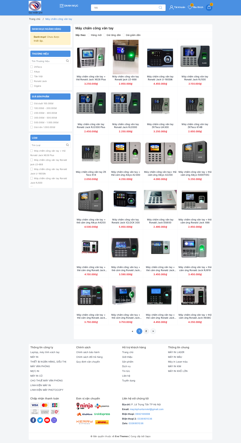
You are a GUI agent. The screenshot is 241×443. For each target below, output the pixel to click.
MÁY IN (34, 356)
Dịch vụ (126, 366)
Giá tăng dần (114, 35)
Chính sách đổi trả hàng (89, 356)
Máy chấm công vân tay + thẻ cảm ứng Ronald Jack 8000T (125, 269)
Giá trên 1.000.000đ (44, 127)
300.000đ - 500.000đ (45, 117)
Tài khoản (179, 7)
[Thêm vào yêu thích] (83, 57)
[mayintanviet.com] (43, 6)
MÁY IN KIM (174, 366)
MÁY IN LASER (176, 352)
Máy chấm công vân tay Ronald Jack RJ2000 (125, 125)
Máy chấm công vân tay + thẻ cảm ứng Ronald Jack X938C (195, 316)
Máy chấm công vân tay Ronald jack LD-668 (48, 162)
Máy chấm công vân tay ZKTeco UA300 (160, 125)
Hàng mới (96, 35)
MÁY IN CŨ (36, 375)
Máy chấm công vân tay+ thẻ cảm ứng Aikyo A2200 (160, 173)
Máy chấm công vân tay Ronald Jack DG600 (160, 221)
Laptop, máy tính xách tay (45, 352)
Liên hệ (126, 375)
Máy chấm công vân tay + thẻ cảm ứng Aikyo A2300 (125, 173)
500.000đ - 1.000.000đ (46, 122)
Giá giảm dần (133, 35)
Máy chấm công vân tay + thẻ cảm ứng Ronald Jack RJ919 (195, 268)
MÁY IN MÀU (175, 356)
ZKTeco (37, 67)
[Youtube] (47, 420)
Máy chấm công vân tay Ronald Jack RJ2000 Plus (91, 125)
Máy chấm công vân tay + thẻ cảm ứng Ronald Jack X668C (125, 316)
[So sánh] (106, 57)
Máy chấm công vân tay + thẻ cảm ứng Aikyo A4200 (91, 221)
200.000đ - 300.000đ (45, 113)
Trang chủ (127, 352)
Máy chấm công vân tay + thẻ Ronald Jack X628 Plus (48, 153)
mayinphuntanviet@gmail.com (147, 409)
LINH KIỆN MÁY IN (40, 385)
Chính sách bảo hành (88, 352)
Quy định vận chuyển (88, 361)
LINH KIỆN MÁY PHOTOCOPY (46, 389)
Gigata (37, 86)
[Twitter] (40, 420)
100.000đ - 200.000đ (45, 108)
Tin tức (126, 371)
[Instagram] (54, 420)
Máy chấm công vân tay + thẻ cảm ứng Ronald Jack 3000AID (160, 316)
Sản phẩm (127, 361)
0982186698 (142, 414)
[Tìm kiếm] (160, 7)
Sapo (148, 436)
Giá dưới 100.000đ (43, 103)
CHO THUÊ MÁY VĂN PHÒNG (46, 380)
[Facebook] (33, 420)
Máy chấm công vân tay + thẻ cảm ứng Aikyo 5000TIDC (195, 173)
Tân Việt (38, 76)
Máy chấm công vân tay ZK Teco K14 (91, 173)
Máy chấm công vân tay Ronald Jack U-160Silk (48, 171)
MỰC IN (34, 371)
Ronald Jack (40, 81)
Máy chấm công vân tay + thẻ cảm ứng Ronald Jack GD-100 (160, 269)
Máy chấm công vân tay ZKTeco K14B (195, 125)
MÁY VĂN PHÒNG (40, 366)
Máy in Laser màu (178, 361)
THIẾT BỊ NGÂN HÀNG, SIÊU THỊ (48, 361)
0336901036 (144, 418)
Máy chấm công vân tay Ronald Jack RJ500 (48, 180)
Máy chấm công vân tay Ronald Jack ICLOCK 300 (126, 221)
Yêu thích (197, 7)
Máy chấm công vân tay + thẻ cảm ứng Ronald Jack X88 (195, 221)
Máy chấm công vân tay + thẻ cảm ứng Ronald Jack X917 (91, 269)
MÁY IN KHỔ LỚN (178, 371)
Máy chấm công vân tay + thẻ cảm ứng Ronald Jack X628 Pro (91, 316)
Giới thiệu (127, 356)
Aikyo (36, 71)
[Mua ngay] (75, 57)
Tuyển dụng (128, 380)
